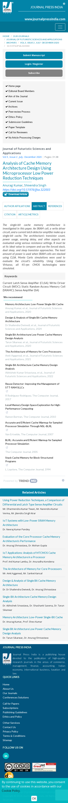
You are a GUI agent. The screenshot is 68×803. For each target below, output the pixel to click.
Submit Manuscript (34, 55)
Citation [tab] (9, 214)
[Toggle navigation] (60, 27)
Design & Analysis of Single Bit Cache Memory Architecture (31, 319)
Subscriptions (10, 707)
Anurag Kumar (13, 185)
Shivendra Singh (35, 185)
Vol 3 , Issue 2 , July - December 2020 (39, 42)
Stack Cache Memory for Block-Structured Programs (29, 459)
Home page (14, 86)
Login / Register (34, 64)
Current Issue (15, 101)
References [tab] (55, 206)
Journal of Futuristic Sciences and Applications (34, 39)
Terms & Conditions (14, 735)
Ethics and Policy (12, 716)
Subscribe (34, 73)
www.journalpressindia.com (45, 19)
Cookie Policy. (11, 791)
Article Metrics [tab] (28, 214)
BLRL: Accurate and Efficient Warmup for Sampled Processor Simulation (33, 442)
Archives (11, 42)
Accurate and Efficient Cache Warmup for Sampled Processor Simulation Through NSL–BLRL (33, 424)
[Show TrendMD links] (63, 480)
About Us (8, 688)
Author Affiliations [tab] (17, 206)
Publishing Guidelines (15, 712)
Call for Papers (11, 703)
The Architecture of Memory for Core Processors (33, 351)
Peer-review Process (19, 111)
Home (6, 36)
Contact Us (9, 727)
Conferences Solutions (16, 697)
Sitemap (7, 740)
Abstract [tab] (39, 206)
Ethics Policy (15, 117)
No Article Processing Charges (24, 137)
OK (34, 798)
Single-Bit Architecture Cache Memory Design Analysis (31, 366)
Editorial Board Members (21, 91)
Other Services (11, 722)
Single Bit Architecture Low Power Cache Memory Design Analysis (33, 336)
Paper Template (16, 127)
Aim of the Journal (18, 96)
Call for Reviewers (18, 132)
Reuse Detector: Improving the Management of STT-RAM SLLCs (32, 385)
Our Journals (21, 36)
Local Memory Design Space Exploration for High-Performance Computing (33, 406)
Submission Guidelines (20, 122)
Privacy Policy (10, 731)
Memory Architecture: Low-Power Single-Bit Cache (34, 304)
